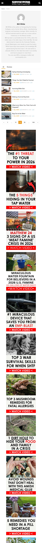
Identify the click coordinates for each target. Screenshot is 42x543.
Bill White (16, 74)
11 (15, 122)
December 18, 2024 (26, 91)
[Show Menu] (2, 3)
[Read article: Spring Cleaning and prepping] (6, 74)
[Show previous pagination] (3, 122)
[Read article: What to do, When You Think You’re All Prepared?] (6, 107)
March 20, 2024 (25, 82)
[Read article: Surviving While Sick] (6, 90)
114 (33, 122)
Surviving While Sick (18, 88)
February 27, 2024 (26, 109)
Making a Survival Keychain (20, 97)
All (3, 67)
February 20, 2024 (26, 116)
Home (3, 9)
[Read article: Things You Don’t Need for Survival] (6, 82)
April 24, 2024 (25, 74)
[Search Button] (40, 3)
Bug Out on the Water (18, 113)
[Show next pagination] (37, 122)
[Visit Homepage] (21, 3)
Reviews (9, 67)
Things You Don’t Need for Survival (23, 80)
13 (24, 122)
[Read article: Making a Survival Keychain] (6, 99)
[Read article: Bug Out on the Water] (6, 115)
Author (8, 9)
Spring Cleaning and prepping (21, 72)
